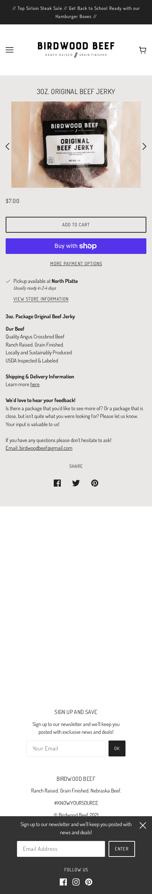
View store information (41, 299)
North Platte (65, 281)
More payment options (76, 263)
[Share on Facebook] (57, 483)
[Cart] (141, 49)
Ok (117, 748)
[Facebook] (63, 882)
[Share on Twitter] (76, 483)
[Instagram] (76, 882)
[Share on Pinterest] (95, 483)
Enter (122, 849)
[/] (76, 49)
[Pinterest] (88, 882)
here (35, 384)
